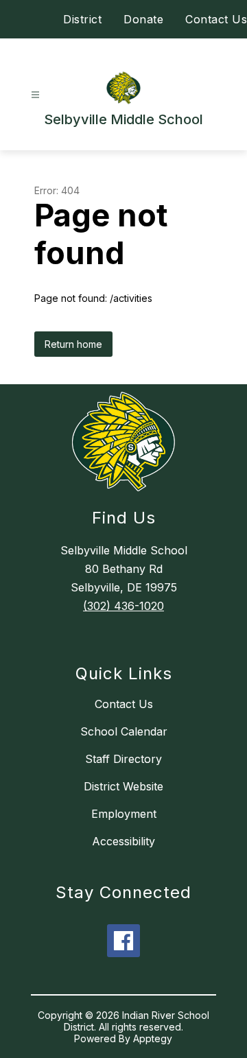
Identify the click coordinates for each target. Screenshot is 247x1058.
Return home (73, 344)
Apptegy (152, 1038)
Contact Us (216, 19)
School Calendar (123, 731)
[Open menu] (35, 95)
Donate (143, 19)
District (82, 19)
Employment (123, 814)
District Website (123, 786)
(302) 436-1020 (123, 606)
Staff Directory (123, 759)
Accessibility (123, 841)
